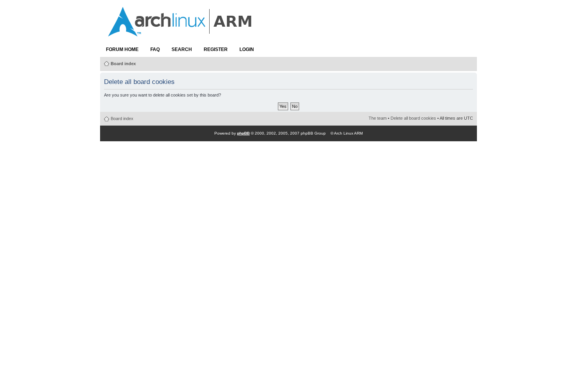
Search (182, 49)
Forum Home (122, 49)
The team (378, 118)
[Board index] (180, 33)
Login (246, 49)
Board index (123, 63)
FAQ (155, 49)
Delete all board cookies (413, 118)
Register (216, 49)
